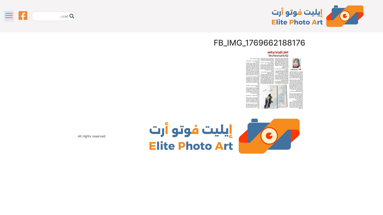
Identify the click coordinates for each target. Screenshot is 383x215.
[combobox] (54, 16)
